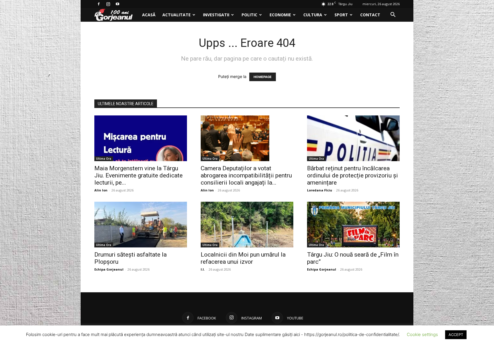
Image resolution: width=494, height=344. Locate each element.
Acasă (149, 14)
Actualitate (176, 14)
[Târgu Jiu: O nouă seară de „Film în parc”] (353, 224)
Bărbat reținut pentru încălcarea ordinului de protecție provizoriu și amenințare (352, 175)
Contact (370, 14)
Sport (341, 14)
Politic (249, 14)
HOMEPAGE (263, 77)
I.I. (203, 269)
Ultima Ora (103, 159)
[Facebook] (98, 4)
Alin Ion (100, 190)
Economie (280, 14)
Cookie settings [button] (422, 334)
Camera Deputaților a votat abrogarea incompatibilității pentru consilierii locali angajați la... (246, 175)
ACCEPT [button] (456, 334)
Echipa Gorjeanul (109, 269)
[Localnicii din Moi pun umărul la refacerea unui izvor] (247, 224)
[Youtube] (117, 4)
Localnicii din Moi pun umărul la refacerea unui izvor (243, 258)
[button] (393, 15)
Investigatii (216, 14)
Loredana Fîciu (319, 190)
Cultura (312, 14)
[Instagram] (108, 4)
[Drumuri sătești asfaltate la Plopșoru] (140, 224)
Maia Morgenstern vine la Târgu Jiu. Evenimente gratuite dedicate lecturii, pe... (138, 175)
